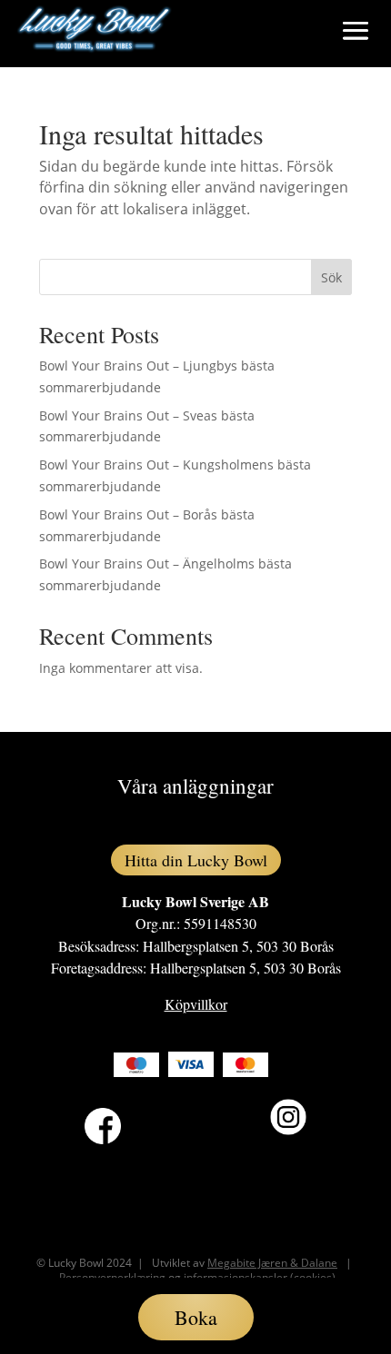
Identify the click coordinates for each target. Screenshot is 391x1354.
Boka (196, 1317)
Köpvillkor (196, 1003)
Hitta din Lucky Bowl (196, 860)
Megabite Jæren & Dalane (272, 1262)
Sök (331, 277)
